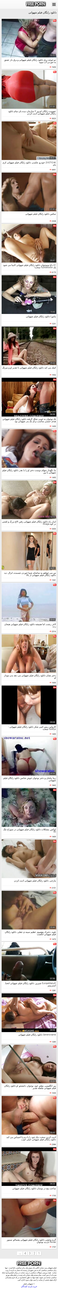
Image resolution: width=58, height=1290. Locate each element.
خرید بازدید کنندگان (29, 1286)
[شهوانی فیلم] (36, 4)
